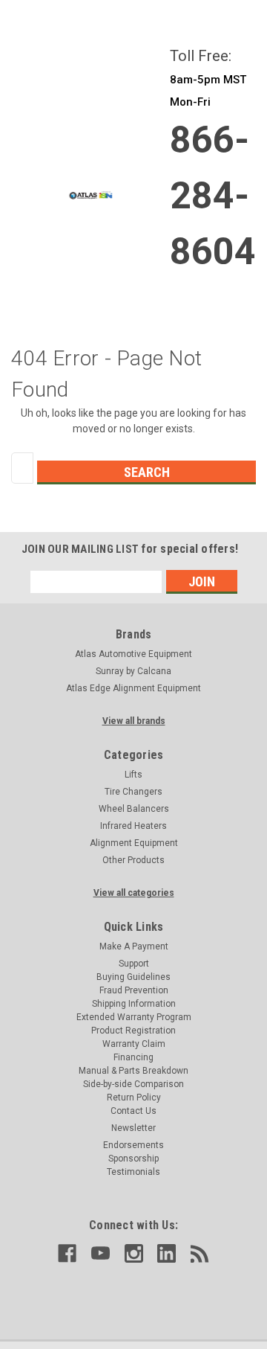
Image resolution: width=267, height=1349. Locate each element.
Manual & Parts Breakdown (133, 1071)
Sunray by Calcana (133, 671)
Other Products (133, 860)
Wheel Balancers (134, 809)
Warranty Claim (133, 1044)
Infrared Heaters (133, 826)
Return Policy (134, 1097)
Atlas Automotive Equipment (133, 654)
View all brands (133, 721)
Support (134, 963)
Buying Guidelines (133, 977)
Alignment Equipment (134, 843)
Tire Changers (133, 791)
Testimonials (133, 1172)
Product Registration (133, 1030)
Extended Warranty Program (133, 1017)
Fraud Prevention (133, 990)
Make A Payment (133, 946)
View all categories (133, 893)
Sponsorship (133, 1158)
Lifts (133, 774)
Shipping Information (134, 1004)
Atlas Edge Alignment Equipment (133, 688)
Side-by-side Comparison (133, 1084)
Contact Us (133, 1111)
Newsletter (133, 1128)
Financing (133, 1057)
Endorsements (133, 1145)
